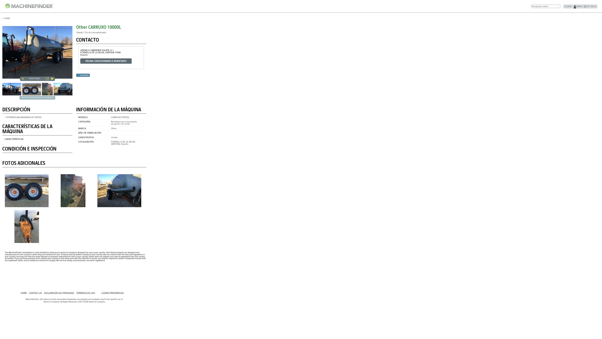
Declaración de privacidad (59, 293)
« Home (6, 18)
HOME (24, 293)
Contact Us (35, 293)
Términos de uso (85, 293)
